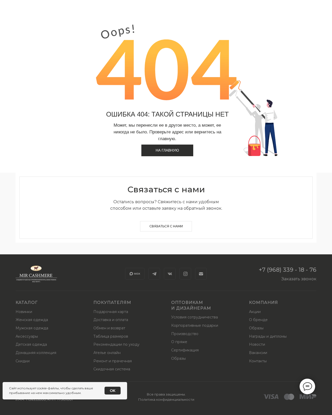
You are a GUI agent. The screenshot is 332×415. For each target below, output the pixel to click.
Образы (178, 358)
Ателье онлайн (107, 352)
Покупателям (112, 302)
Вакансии (258, 352)
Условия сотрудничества (194, 317)
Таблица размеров (110, 336)
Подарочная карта (110, 311)
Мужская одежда (32, 328)
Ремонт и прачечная (112, 361)
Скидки (23, 361)
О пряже (179, 341)
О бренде (258, 319)
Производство (184, 333)
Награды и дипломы (268, 336)
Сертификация (185, 350)
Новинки (24, 311)
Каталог (27, 302)
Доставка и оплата (110, 319)
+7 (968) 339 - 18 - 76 (287, 269)
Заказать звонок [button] (298, 278)
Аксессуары (27, 336)
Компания (263, 302)
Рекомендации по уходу (116, 344)
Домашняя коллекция (36, 352)
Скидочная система (111, 369)
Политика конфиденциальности (166, 399)
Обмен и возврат (109, 328)
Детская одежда (31, 344)
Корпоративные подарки (194, 325)
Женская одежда (32, 319)
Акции (255, 311)
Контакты (258, 361)
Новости (257, 344)
